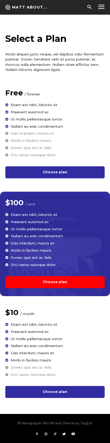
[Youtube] (73, 434)
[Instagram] (46, 434)
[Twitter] (64, 434)
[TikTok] (55, 434)
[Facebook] (37, 434)
